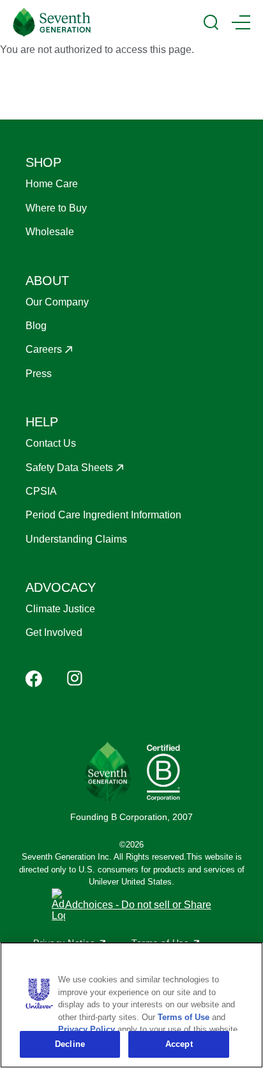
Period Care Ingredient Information (103, 514)
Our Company (57, 302)
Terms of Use (183, 1017)
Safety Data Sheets (69, 467)
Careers (44, 349)
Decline (70, 1044)
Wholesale (50, 231)
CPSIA (41, 491)
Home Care (52, 183)
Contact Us (51, 443)
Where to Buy (56, 208)
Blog (36, 325)
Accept (179, 1044)
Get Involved (54, 632)
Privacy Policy (86, 1029)
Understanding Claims (76, 539)
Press (39, 373)
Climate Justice (60, 608)
